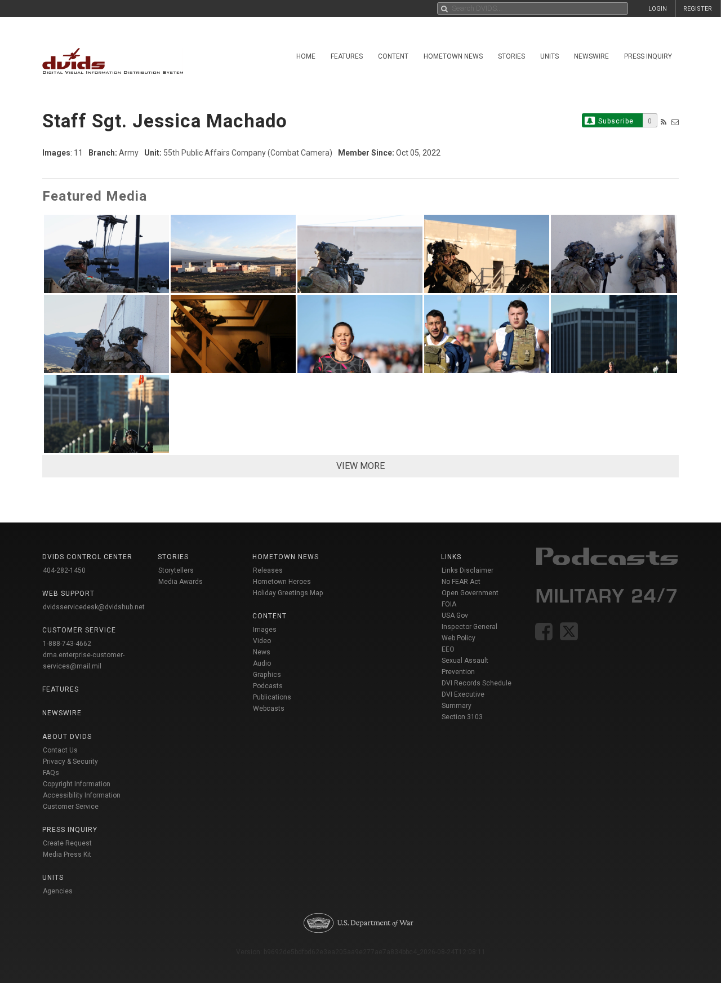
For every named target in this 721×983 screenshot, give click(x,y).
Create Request (67, 843)
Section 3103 (462, 717)
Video (262, 641)
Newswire (591, 56)
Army (129, 152)
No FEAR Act (461, 582)
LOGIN (657, 8)
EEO (448, 649)
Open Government (470, 593)
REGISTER (697, 8)
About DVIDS (67, 737)
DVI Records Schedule (476, 683)
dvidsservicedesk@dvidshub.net (94, 607)
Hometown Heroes (282, 582)
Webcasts (268, 708)
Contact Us (60, 750)
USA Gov (455, 615)
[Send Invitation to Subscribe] (675, 122)
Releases (268, 570)
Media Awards (180, 582)
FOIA (449, 604)
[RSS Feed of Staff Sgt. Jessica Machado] (663, 122)
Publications (272, 697)
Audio (262, 663)
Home (305, 56)
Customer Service (71, 807)
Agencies (58, 891)
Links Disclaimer (467, 570)
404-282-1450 (64, 570)
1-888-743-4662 (67, 644)
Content (393, 56)
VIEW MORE (360, 465)
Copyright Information (76, 784)
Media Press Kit (67, 854)
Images (265, 630)
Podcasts (268, 686)
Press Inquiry (648, 56)
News (261, 652)
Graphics (267, 675)
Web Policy (458, 638)
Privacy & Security (70, 761)
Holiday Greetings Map (288, 593)
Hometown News (453, 56)
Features (347, 56)
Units (549, 56)
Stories (511, 56)
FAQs (51, 773)
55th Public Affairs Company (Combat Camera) (247, 152)
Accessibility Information (82, 795)
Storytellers (176, 570)
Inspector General (469, 627)
